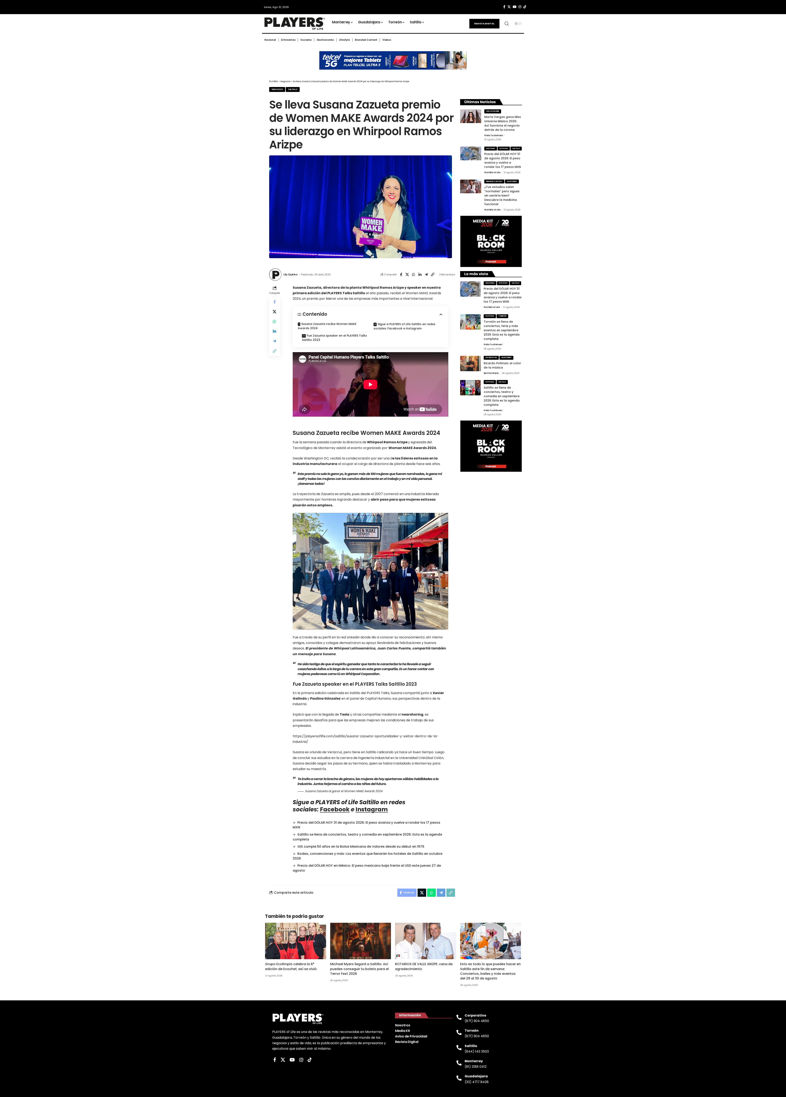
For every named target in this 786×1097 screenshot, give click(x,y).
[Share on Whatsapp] (414, 274)
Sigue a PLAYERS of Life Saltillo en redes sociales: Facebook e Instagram (404, 326)
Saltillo (292, 89)
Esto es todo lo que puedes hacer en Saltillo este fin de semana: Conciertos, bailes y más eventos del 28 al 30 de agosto (490, 971)
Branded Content (494, 181)
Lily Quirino (290, 274)
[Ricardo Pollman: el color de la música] (470, 363)
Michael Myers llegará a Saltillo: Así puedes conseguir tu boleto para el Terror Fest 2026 (359, 969)
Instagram (372, 809)
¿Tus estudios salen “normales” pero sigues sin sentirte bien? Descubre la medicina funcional (501, 195)
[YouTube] (514, 7)
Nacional (490, 148)
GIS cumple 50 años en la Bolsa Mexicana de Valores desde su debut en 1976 (360, 846)
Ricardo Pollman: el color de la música (502, 365)
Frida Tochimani (493, 135)
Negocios (277, 89)
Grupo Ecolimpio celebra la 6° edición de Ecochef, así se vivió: (291, 966)
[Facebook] (504, 7)
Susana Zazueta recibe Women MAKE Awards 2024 (327, 326)
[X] (509, 7)
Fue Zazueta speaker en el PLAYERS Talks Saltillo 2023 (334, 338)
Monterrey (512, 181)
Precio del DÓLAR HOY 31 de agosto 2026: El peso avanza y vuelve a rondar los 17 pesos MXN (502, 160)
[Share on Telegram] (426, 274)
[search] (507, 23)
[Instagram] (519, 7)
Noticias (503, 148)
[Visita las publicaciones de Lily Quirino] (275, 274)
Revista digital (484, 23)
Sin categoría (492, 111)
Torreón (502, 316)
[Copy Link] (433, 274)
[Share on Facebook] (401, 274)
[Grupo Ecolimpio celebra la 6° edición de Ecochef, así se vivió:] (295, 941)
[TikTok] (524, 7)
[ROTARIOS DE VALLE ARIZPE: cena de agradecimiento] (425, 941)
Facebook (335, 809)
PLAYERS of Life (492, 172)
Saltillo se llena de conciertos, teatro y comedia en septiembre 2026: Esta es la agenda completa (501, 396)
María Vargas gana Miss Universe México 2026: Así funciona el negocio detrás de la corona (502, 123)
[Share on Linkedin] (420, 274)
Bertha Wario (491, 373)
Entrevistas (491, 357)
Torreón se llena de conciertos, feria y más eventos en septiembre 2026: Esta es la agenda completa (501, 330)
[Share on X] (407, 274)
